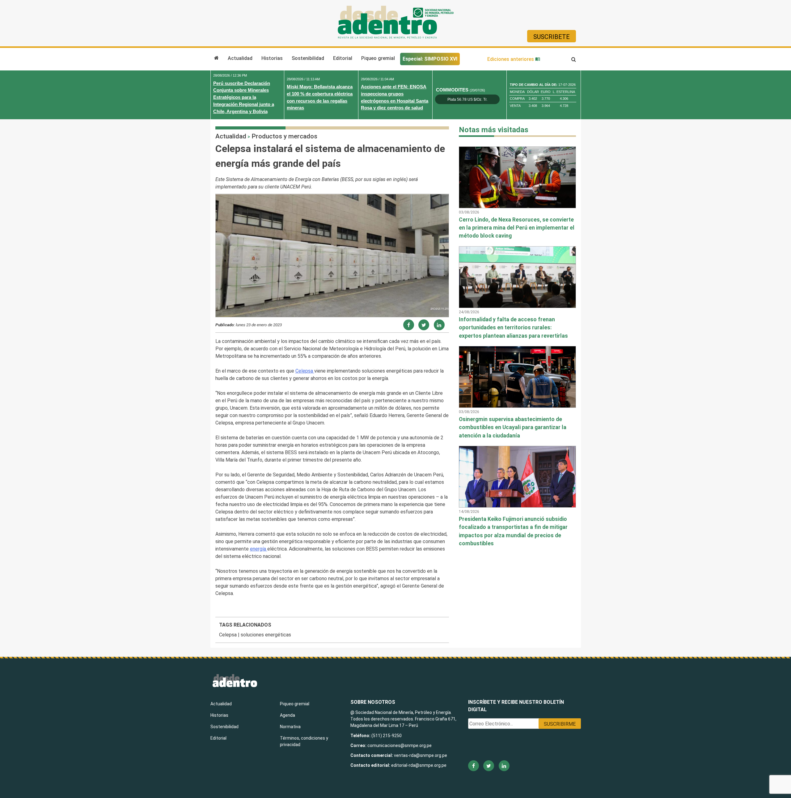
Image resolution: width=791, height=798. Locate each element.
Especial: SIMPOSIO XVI (430, 59)
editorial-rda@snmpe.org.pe (418, 765)
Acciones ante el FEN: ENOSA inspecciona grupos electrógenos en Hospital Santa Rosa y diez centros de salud (394, 97)
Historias (272, 58)
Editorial (342, 58)
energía (258, 549)
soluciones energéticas (266, 635)
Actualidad (240, 58)
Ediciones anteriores (511, 59)
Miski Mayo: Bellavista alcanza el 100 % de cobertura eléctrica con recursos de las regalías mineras (320, 97)
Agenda (287, 715)
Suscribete (551, 36)
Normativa (290, 726)
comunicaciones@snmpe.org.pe (400, 745)
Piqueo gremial (378, 58)
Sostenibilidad (308, 58)
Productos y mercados (284, 136)
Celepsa (304, 371)
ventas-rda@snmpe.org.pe (420, 755)
